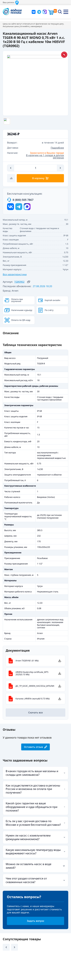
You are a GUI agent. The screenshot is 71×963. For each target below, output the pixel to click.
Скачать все (35, 712)
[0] (51, 12)
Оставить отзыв (33, 746)
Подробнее (57, 148)
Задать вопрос (35, 920)
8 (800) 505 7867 (23, 200)
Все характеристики (15, 274)
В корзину (38, 178)
